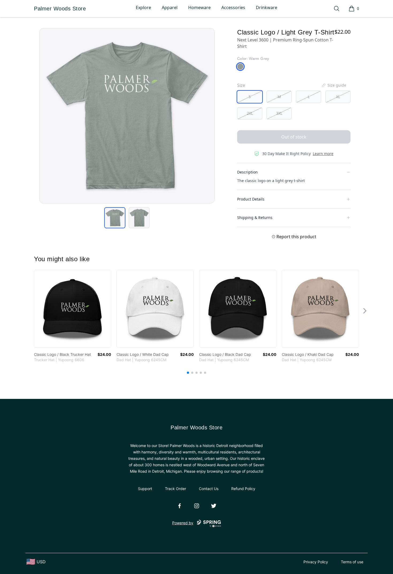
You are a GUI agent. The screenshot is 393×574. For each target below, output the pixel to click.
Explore (143, 7)
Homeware (199, 7)
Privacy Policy (315, 562)
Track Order (175, 488)
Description (247, 172)
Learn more (323, 153)
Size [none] (241, 85)
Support (145, 488)
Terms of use (352, 562)
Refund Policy (243, 488)
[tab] (115, 218)
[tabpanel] (127, 115)
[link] (72, 308)
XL (338, 96)
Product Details (250, 199)
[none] (333, 85)
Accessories (233, 7)
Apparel (170, 7)
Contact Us (208, 488)
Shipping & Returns (254, 217)
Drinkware (266, 7)
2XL (250, 113)
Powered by (182, 523)
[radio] (249, 97)
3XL (279, 113)
